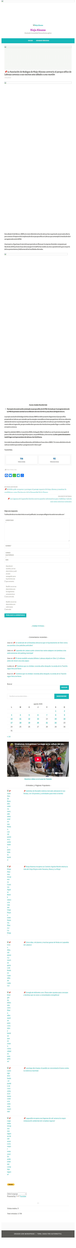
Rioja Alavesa (38, 30)
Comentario (10, 521)
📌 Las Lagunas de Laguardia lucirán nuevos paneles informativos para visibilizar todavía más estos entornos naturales (40, 499)
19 (29, 723)
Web (7, 560)
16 (64, 719)
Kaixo (30, 41)
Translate (23, 1196)
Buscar (9, 684)
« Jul (8, 736)
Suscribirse (61, 696)
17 (11, 723)
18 (20, 723)
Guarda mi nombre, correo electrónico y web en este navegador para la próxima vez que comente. (11, 573)
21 (47, 723)
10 (11, 719)
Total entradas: (12, 1214)
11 (20, 719)
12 (29, 719)
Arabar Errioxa (42, 41)
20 (38, 723)
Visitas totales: (12, 1208)
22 (56, 723)
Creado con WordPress (24, 1234)
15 (56, 719)
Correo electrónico (10, 555)
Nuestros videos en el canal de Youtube (38, 779)
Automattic (56, 1234)
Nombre (8, 546)
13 (38, 719)
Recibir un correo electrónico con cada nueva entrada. (11, 606)
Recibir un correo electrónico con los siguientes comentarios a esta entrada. (11, 592)
